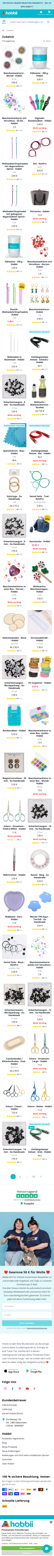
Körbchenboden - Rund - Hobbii (14, 639)
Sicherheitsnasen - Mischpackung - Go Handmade (14, 1013)
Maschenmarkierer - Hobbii (39, 310)
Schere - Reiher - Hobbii (40, 1106)
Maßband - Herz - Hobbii (14, 918)
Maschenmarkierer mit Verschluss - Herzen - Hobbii (40, 264)
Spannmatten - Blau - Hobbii (14, 452)
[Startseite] (3, 30)
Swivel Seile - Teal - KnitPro (40, 497)
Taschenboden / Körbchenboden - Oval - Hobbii (14, 1061)
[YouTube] (27, 1388)
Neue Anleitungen (11, 1451)
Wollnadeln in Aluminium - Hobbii (14, 358)
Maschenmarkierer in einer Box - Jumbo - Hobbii (39, 733)
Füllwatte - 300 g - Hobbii (39, 74)
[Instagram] (5, 1388)
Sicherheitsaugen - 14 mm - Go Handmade (14, 1150)
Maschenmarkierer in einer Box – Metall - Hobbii (39, 781)
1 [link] (13, 1176)
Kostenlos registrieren (13, 1438)
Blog (4, 1442)
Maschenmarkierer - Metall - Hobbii (14, 74)
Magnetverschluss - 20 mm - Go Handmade (14, 779)
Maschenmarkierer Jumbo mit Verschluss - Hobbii (40, 965)
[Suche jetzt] (48, 22)
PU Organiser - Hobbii (39, 682)
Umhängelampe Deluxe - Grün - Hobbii (39, 1150)
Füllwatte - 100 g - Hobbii (14, 263)
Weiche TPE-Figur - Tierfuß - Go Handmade (39, 919)
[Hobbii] (9, 13)
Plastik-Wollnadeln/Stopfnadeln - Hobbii (15, 312)
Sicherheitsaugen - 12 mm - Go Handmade (39, 1011)
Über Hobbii (8, 1463)
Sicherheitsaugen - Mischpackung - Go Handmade (14, 685)
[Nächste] (41, 1176)
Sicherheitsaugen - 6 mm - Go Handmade (14, 542)
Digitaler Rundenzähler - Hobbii (39, 119)
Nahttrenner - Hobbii (14, 874)
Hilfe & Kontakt (9, 1405)
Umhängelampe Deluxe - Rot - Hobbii (39, 452)
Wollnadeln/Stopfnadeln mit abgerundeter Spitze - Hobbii (15, 166)
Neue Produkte (9, 1446)
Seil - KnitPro (40, 163)
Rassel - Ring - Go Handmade (40, 876)
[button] (49, 12)
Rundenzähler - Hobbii (14, 730)
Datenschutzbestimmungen (37, 1328)
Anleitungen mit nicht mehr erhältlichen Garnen (25, 1455)
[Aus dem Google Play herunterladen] (34, 1370)
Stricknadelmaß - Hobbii (40, 639)
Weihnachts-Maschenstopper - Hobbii (39, 589)
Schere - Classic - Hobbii (14, 1107)
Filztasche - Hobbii (39, 211)
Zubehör (10, 30)
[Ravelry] (34, 1388)
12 (33, 1176)
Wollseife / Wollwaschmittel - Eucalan (39, 405)
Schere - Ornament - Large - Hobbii (39, 1060)
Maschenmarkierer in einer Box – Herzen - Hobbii (14, 589)
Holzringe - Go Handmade (14, 497)
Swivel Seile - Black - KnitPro (14, 963)
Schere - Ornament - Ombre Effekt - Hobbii (14, 827)
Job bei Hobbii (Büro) (12, 1413)
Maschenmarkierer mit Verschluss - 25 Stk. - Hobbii (14, 121)
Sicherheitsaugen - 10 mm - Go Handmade (39, 827)
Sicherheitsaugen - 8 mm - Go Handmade (14, 403)
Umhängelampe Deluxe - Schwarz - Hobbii (39, 360)
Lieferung (7, 1409)
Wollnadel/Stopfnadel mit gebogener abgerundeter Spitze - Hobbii (14, 215)
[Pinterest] (20, 1388)
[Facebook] (12, 1388)
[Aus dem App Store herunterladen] (12, 1370)
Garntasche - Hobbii (39, 541)
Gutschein (7, 1459)
